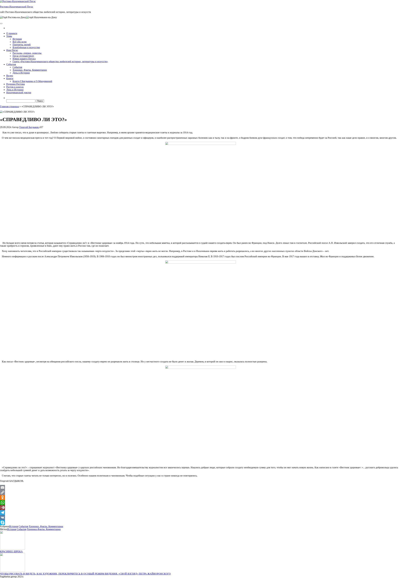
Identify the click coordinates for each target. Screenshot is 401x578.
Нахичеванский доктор (18, 92)
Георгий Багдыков (29, 127)
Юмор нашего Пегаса (24, 58)
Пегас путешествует (23, 56)
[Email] (200, 487)
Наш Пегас (12, 50)
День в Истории (21, 72)
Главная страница (9, 106)
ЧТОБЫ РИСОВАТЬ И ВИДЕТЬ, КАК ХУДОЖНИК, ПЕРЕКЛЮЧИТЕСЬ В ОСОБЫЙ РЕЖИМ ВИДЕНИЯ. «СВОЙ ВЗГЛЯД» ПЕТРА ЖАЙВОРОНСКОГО (85, 573)
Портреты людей (22, 44)
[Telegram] (200, 512)
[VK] (200, 517)
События (11, 64)
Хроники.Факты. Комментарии (44, 529)
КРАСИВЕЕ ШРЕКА (11, 551)
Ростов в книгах (15, 87)
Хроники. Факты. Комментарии (30, 70)
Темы (9, 36)
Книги (9, 78)
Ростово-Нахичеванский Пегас (16, 6)
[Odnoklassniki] (200, 497)
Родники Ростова (15, 84)
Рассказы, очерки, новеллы (27, 53)
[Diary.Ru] (200, 507)
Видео (9, 75)
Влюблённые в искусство (26, 47)
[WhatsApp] (200, 502)
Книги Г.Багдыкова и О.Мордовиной (32, 81)
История (17, 39)
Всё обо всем (19, 41)
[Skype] (200, 522)
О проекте (11, 33)
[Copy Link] (200, 492)
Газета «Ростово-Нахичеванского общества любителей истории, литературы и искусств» (60, 61)
